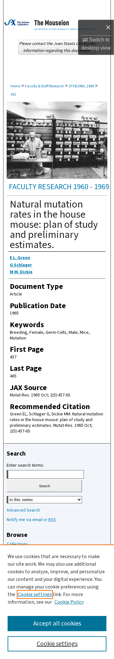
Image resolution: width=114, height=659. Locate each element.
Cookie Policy (69, 602)
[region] (57, 601)
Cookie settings (35, 594)
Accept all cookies (57, 623)
